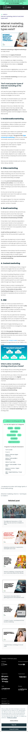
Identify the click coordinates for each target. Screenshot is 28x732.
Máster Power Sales (10, 462)
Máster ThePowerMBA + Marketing (11, 459)
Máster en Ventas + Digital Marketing (12, 469)
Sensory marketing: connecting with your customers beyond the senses (14, 572)
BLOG (5, 14)
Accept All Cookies (14, 729)
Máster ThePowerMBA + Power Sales (13, 465)
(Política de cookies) (12, 717)
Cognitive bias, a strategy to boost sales (13, 645)
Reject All (14, 724)
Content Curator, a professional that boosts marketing (14, 621)
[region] (14, 718)
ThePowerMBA (8, 449)
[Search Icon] (24, 421)
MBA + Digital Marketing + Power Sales (13, 472)
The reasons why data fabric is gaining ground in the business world (14, 596)
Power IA (7, 452)
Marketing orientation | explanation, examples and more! (14, 547)
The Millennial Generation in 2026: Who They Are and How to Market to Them (14, 523)
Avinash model (13, 340)
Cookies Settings (14, 720)
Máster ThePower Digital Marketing (11, 455)
